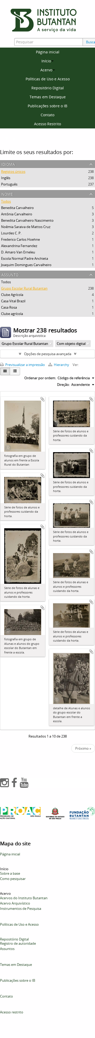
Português (9, 184)
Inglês (5, 177)
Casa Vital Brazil (13, 301)
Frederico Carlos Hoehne (20, 239)
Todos (6, 201)
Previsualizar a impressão (24, 364)
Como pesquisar (13, 878)
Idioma (8, 163)
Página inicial (47, 51)
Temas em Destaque (48, 96)
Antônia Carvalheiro (16, 214)
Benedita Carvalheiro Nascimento (27, 220)
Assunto (10, 274)
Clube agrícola (12, 313)
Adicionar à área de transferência (42, 399)
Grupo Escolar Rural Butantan (24, 288)
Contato (47, 114)
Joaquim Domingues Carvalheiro (26, 264)
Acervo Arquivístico (15, 903)
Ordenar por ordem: (40, 378)
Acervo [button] (46, 69)
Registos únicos (13, 171)
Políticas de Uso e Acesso (48, 78)
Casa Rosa (9, 307)
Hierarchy (61, 364)
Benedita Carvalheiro (17, 207)
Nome (7, 193)
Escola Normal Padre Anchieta (24, 258)
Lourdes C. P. (11, 233)
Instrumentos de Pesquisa (20, 908)
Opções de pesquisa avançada (47, 353)
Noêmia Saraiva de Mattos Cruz (25, 226)
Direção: (63, 384)
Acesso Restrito (47, 123)
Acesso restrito (11, 1012)
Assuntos (7, 948)
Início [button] (46, 60)
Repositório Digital (47, 87)
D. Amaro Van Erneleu (18, 252)
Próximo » (83, 748)
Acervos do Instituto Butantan (24, 898)
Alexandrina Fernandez (19, 245)
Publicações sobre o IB (47, 105)
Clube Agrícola (12, 294)
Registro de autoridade (18, 943)
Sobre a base (10, 873)
